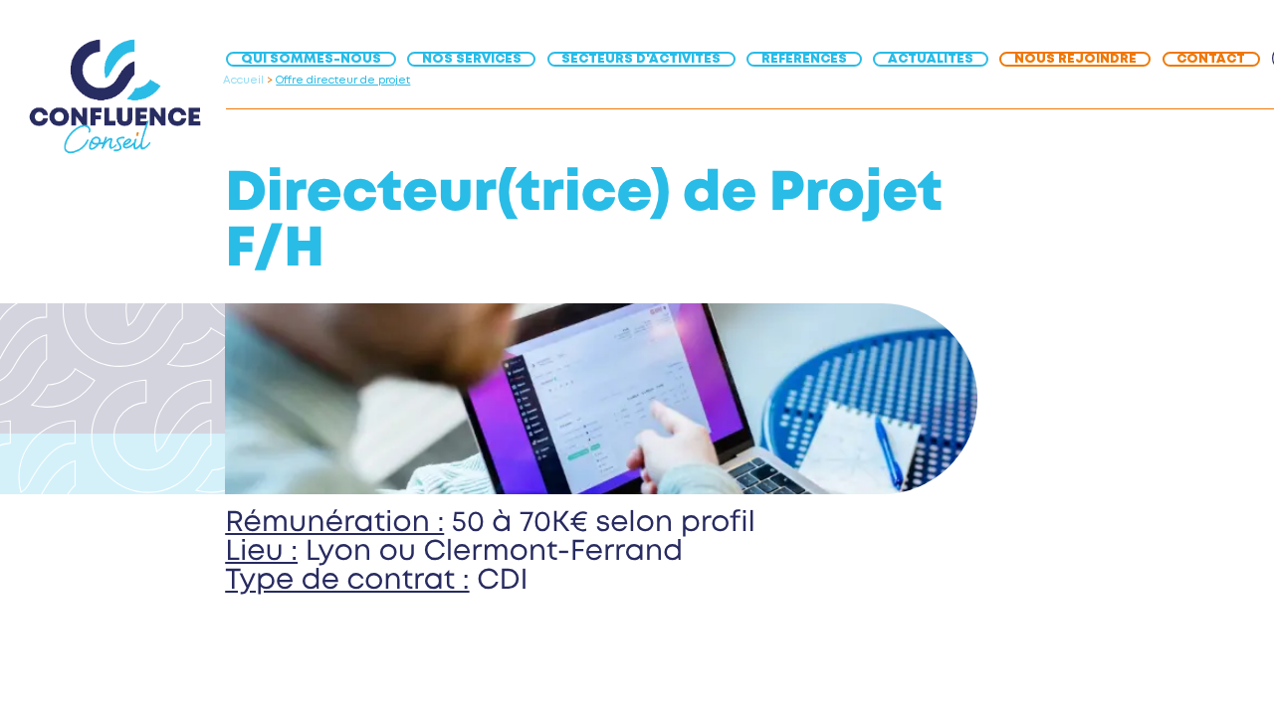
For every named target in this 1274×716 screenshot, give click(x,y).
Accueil (243, 81)
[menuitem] (316, 58)
